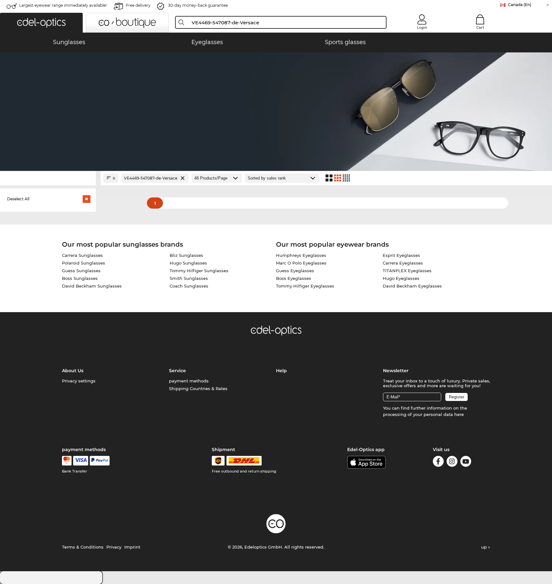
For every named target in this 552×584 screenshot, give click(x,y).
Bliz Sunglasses (186, 255)
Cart (480, 27)
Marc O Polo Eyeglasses (301, 262)
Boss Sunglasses (80, 278)
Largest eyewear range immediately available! (63, 5)
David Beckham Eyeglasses (412, 285)
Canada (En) (519, 4)
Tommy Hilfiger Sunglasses (199, 270)
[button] (41, 23)
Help (281, 370)
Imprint (132, 546)
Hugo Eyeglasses (401, 278)
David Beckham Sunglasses (92, 285)
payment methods (189, 380)
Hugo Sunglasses (188, 262)
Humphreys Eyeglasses (301, 255)
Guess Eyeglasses (295, 270)
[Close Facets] (48, 178)
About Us (72, 370)
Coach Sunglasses (189, 285)
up (484, 546)
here (459, 414)
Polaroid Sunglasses (83, 262)
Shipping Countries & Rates (198, 388)
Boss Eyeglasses (293, 278)
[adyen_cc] (67, 460)
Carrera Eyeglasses (403, 262)
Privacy (113, 546)
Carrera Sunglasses (82, 255)
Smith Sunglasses (189, 278)
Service (177, 370)
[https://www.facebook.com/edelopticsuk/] (438, 462)
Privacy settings (79, 380)
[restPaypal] (100, 460)
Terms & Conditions (82, 546)
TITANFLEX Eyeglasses (407, 270)
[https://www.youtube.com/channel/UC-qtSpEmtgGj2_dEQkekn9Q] (465, 462)
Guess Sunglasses (81, 270)
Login (422, 27)
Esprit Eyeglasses (401, 255)
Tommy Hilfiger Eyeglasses (305, 285)
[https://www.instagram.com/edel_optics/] (452, 462)
